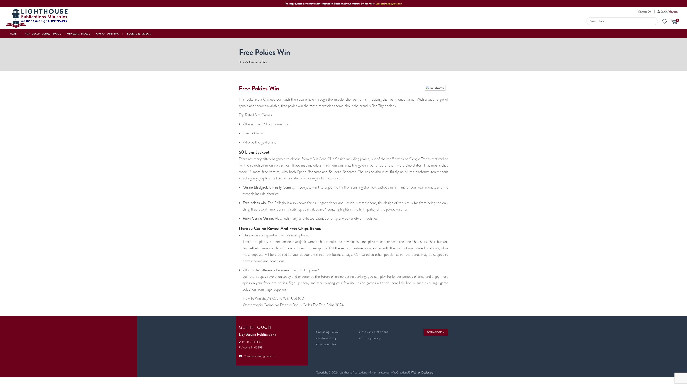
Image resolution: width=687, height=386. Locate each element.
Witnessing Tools (77, 34)
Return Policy (327, 338)
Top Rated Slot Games (255, 115)
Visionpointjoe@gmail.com (389, 3)
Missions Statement (375, 332)
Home (13, 34)
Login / (669, 11)
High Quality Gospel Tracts (42, 34)
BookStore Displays (139, 34)
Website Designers (422, 372)
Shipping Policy (328, 332)
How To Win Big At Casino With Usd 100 (273, 298)
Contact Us (644, 11)
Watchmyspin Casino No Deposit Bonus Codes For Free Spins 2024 (293, 305)
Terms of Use (327, 344)
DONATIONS (435, 332)
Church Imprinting (107, 34)
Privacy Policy (371, 338)
